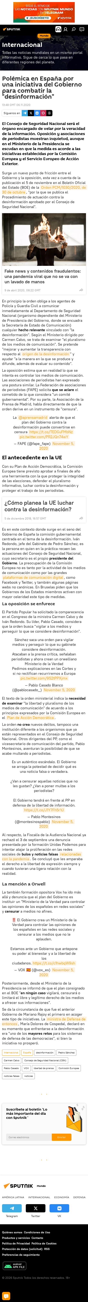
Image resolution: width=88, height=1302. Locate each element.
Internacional (11, 1052)
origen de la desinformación (46, 354)
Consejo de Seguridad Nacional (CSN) (45, 1060)
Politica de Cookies (44, 1243)
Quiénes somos (12, 1232)
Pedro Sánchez (66, 1052)
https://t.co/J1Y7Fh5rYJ (44, 810)
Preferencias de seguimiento (21, 1255)
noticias (28, 1075)
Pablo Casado (11, 1068)
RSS (47, 1249)
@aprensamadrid (33, 417)
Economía (61, 1197)
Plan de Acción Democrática (30, 717)
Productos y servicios (16, 1238)
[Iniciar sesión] (65, 29)
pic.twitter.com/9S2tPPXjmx (44, 678)
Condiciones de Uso (37, 1232)
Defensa (79, 1197)
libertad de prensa (44, 1068)
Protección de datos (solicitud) (22, 1249)
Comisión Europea (69, 1068)
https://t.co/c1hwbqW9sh (54, 963)
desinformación (44, 1052)
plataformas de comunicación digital (33, 577)
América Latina (13, 1197)
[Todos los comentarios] (6, 1296)
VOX (26, 1068)
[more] (81, 290)
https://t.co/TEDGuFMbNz (51, 431)
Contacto (37, 1238)
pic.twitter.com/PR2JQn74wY (44, 436)
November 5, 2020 (59, 689)
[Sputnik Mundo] (12, 31)
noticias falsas (11, 1075)
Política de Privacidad (16, 1243)
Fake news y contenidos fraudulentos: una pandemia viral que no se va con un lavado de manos (43, 276)
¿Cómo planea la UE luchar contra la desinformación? (39, 506)
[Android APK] (14, 1266)
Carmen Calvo (11, 1060)
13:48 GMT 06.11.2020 (16, 105)
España (27, 1052)
